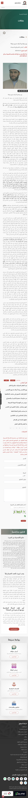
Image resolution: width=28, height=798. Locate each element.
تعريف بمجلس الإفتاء (22, 731)
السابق (12, 380)
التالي (6, 380)
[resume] (19, 91)
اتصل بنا (25, 752)
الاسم (24, 458)
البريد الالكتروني (22, 465)
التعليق (24, 487)
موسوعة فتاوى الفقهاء (22, 742)
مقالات (25, 736)
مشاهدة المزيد (14, 629)
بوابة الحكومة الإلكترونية (21, 759)
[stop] (24, 91)
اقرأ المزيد (14, 656)
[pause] (22, 91)
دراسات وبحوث (23, 747)
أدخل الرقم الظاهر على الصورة (18, 504)
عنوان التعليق (22, 479)
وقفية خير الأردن (23, 767)
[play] (26, 91)
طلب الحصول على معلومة (21, 769)
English (3, 7)
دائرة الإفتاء (24, 726)
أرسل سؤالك (24, 764)
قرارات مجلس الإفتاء (22, 734)
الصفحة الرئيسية (23, 14)
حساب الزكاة (24, 749)
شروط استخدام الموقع (22, 762)
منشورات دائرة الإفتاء (22, 744)
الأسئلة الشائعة (23, 757)
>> (10, 428)
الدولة (24, 473)
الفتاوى (25, 739)
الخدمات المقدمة (23, 729)
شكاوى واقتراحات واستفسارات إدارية (18, 754)
